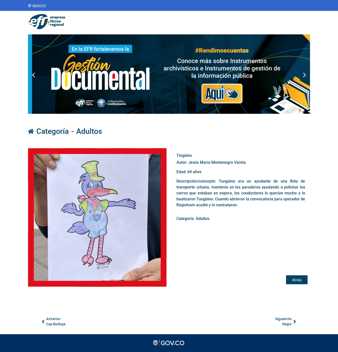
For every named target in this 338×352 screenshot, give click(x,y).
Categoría (52, 131)
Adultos (89, 131)
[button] (33, 75)
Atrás (297, 279)
